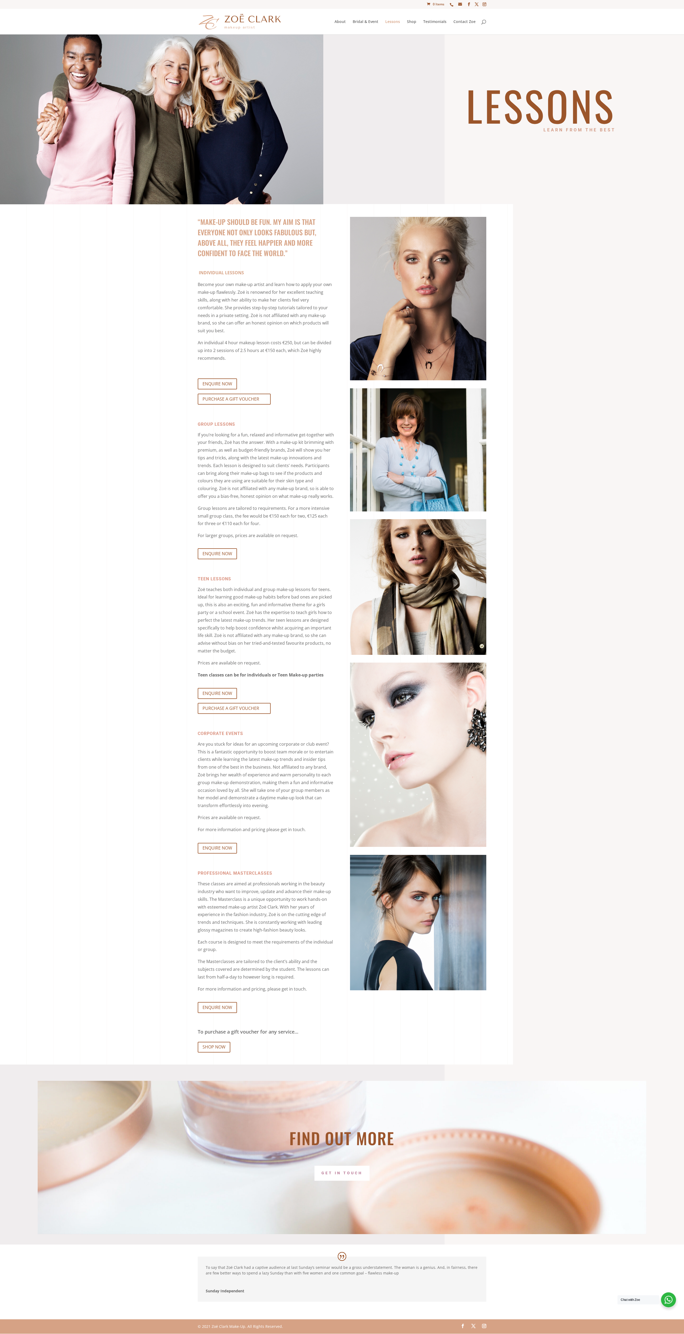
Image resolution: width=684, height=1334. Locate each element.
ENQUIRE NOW (217, 384)
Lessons (392, 22)
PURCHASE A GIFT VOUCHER (231, 399)
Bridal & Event (365, 22)
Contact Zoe (464, 22)
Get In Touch (342, 1173)
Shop (411, 22)
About (340, 22)
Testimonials (434, 22)
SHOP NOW (214, 1047)
